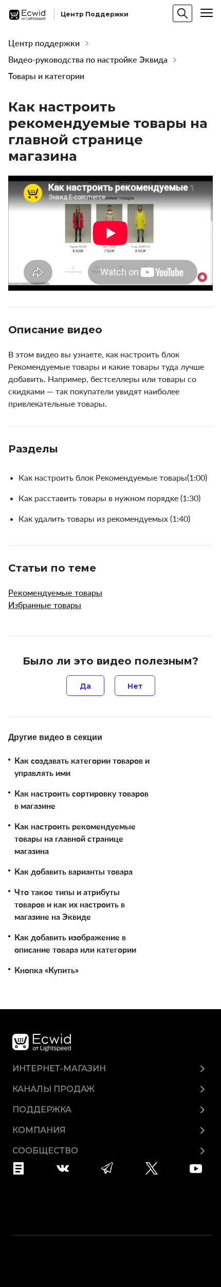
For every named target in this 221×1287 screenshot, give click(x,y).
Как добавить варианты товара (73, 871)
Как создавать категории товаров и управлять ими (82, 766)
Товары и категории (46, 76)
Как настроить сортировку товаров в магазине (81, 799)
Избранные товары (44, 605)
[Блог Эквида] (21, 1168)
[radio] (85, 685)
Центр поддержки (44, 43)
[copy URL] (111, 331)
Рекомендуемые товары (55, 593)
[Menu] (206, 13)
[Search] (182, 13)
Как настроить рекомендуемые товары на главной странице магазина (75, 838)
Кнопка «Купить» (46, 970)
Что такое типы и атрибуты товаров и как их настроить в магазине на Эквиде (69, 904)
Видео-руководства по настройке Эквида (88, 59)
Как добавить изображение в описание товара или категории (75, 943)
